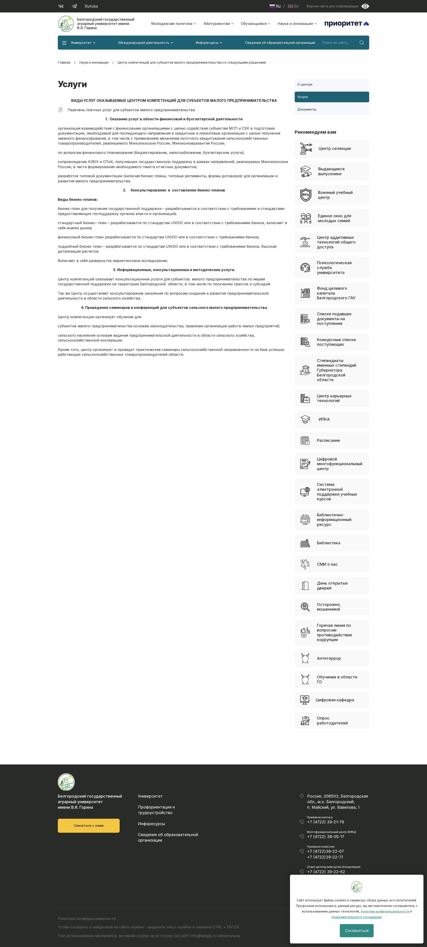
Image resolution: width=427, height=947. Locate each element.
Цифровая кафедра (335, 700)
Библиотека (328, 543)
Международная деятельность (143, 42)
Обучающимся (253, 23)
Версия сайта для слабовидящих (333, 6)
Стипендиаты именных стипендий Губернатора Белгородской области (336, 370)
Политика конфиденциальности (87, 918)
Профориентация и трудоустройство (156, 810)
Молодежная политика (171, 23)
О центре (304, 84)
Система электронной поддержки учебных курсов (337, 491)
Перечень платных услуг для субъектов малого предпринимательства (131, 110)
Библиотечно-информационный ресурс (334, 520)
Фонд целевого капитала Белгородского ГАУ (336, 293)
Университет (81, 42)
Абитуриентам (216, 23)
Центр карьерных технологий (334, 398)
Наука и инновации (295, 23)
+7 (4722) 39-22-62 (326, 871)
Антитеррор (329, 658)
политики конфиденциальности (385, 911)
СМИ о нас (327, 564)
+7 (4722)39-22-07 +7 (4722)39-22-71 (325, 854)
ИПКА (324, 419)
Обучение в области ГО (337, 679)
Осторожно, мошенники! (329, 607)
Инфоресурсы (207, 42)
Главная (64, 62)
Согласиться (357, 930)
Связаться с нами (89, 825)
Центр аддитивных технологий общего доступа (336, 242)
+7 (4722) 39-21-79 (325, 822)
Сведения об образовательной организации (280, 42)
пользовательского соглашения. (357, 917)
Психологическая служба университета (334, 267)
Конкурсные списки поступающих (336, 342)
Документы (306, 109)
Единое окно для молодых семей (334, 218)
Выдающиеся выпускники (331, 171)
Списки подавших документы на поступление (334, 319)
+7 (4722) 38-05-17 (325, 836)
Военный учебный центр (335, 195)
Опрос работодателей (332, 720)
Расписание (328, 440)
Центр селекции (335, 148)
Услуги (302, 97)
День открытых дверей (332, 585)
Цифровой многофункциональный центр (339, 464)
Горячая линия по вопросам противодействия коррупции (334, 632)
